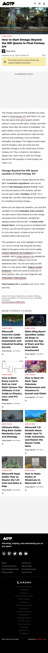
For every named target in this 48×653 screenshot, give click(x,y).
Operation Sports (24, 618)
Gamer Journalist (24, 612)
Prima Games (24, 599)
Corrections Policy (9, 566)
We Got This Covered (24, 605)
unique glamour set (25, 256)
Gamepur (24, 593)
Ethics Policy (27, 566)
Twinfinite (24, 590)
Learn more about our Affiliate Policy (13, 302)
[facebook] (20, 553)
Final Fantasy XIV (18, 116)
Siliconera (24, 602)
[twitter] (15, 553)
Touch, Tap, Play (24, 624)
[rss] (4, 553)
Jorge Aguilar (7, 351)
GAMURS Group (41, 639)
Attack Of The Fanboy (24, 596)
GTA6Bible (24, 633)
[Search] (35, 3)
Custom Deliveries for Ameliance (17, 253)
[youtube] (26, 553)
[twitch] (9, 553)
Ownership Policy (29, 569)
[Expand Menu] (39, 3)
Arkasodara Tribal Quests (14, 278)
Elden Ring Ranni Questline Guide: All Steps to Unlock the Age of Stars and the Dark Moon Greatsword (35, 341)
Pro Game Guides (24, 587)
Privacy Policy (7, 572)
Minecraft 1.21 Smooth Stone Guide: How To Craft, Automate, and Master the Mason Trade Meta (35, 436)
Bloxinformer (24, 630)
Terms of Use (27, 572)
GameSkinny (24, 615)
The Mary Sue (24, 621)
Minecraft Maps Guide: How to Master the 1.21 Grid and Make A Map (12, 480)
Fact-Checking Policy (10, 569)
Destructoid (24, 609)
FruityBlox (24, 627)
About (4, 563)
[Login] (44, 3)
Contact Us (26, 563)
